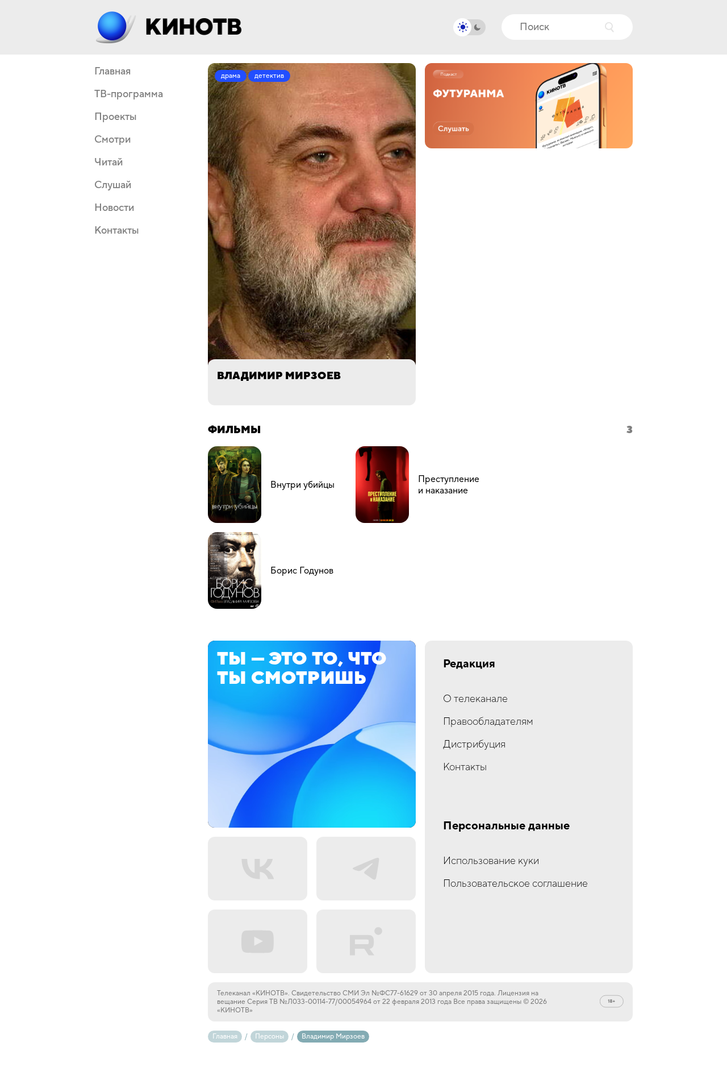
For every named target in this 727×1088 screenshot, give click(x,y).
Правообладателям (488, 721)
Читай (108, 162)
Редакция (469, 664)
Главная (112, 71)
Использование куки (491, 861)
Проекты (115, 117)
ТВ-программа (128, 94)
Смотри (112, 140)
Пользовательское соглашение (515, 883)
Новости (114, 208)
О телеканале (475, 699)
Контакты (116, 230)
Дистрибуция (474, 744)
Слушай (112, 185)
